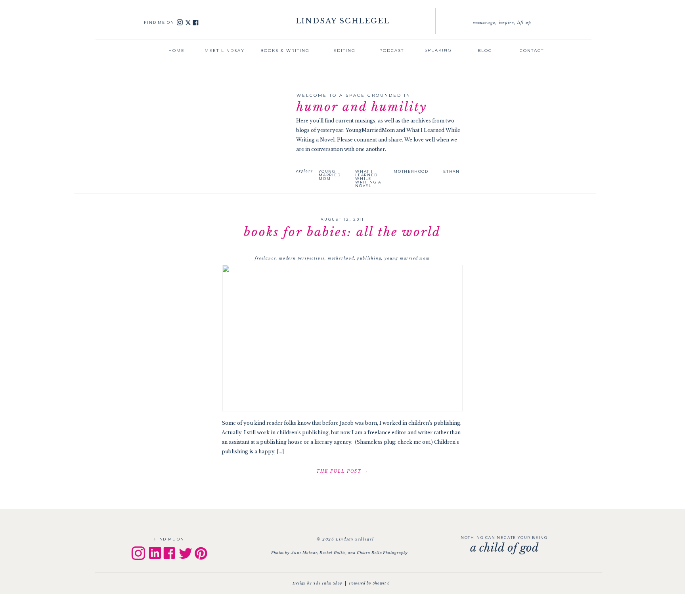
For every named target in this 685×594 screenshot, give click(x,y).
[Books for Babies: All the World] (342, 338)
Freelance (265, 258)
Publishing (369, 258)
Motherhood (341, 258)
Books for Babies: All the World (342, 232)
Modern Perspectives (302, 258)
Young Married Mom (407, 258)
